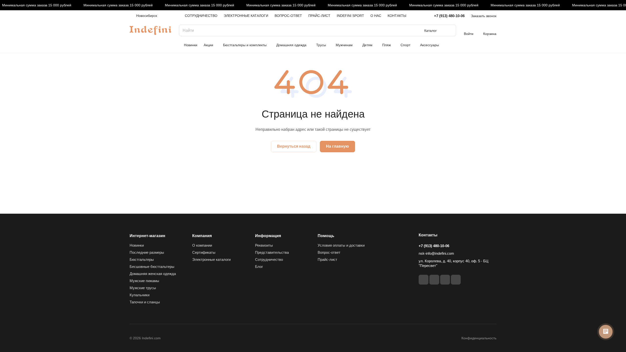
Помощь (326, 236)
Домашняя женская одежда (153, 274)
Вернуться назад (293, 146)
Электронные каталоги (211, 259)
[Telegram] (423, 280)
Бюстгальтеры (142, 259)
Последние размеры (147, 252)
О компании (202, 245)
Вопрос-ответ (329, 252)
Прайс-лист (327, 259)
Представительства (272, 252)
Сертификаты (203, 252)
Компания (202, 236)
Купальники (139, 295)
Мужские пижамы (144, 281)
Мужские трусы (143, 288)
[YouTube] (434, 280)
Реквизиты (264, 245)
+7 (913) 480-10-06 (449, 16)
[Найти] (450, 30)
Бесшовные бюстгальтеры (152, 266)
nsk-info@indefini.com (436, 253)
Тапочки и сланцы (145, 302)
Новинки (137, 245)
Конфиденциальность (478, 338)
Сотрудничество (269, 259)
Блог (259, 266)
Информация (268, 236)
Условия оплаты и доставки (341, 245)
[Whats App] (445, 280)
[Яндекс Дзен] (456, 280)
